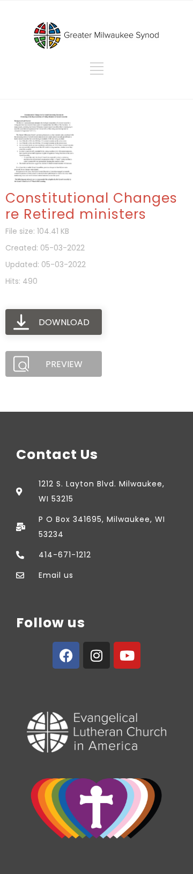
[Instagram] (96, 655)
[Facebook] (66, 655)
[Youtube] (127, 655)
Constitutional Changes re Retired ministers (91, 206)
